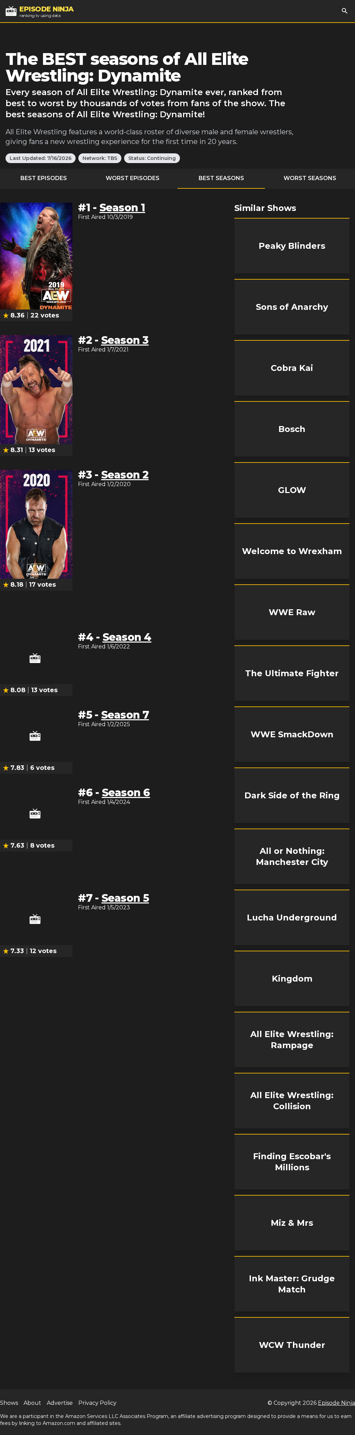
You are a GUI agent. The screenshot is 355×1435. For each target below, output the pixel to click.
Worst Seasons (310, 178)
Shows (9, 1403)
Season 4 (127, 637)
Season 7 (125, 714)
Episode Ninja (336, 1403)
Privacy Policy (97, 1403)
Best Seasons (221, 178)
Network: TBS (100, 158)
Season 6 (126, 792)
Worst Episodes (132, 178)
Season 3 (125, 340)
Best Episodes (43, 178)
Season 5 (125, 898)
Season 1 (122, 207)
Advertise (60, 1403)
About (32, 1403)
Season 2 (125, 474)
